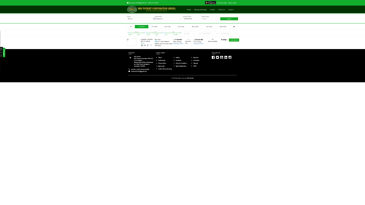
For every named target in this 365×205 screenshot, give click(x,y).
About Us (221, 9)
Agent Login (232, 3)
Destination (158, 16)
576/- (224, 40)
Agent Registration (180, 66)
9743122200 (154, 3)
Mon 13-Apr (195, 27)
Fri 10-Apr (154, 27)
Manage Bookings (200, 9)
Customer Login (222, 3)
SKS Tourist (190, 78)
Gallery (212, 9)
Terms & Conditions (181, 63)
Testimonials (161, 60)
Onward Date (187, 16)
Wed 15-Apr (223, 27)
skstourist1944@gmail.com (139, 71)
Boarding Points (178, 43)
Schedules (196, 60)
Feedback (178, 60)
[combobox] (191, 33)
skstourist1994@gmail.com (138, 3)
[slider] (128, 32)
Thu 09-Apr (142, 27)
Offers (160, 57)
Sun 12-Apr (181, 27)
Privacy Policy (162, 63)
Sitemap (195, 63)
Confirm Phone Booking (165, 69)
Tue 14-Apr (209, 27)
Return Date (205, 16)
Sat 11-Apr (168, 27)
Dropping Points (199, 43)
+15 (150, 45)
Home (189, 9)
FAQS (194, 66)
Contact (231, 9)
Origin (129, 16)
